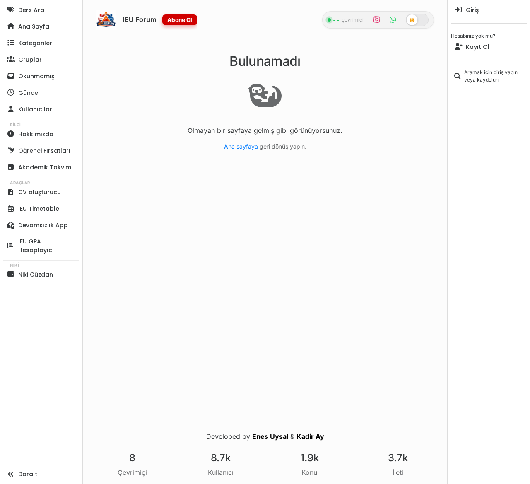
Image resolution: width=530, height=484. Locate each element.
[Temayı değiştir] (417, 19)
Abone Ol (179, 20)
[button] (41, 43)
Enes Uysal (270, 436)
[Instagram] (377, 20)
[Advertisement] (489, 241)
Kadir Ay (310, 436)
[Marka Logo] (106, 20)
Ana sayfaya (241, 146)
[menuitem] (489, 10)
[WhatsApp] (392, 20)
